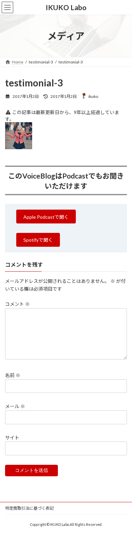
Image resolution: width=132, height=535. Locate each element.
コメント (17, 304)
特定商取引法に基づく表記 (29, 508)
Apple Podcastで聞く (46, 217)
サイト (12, 437)
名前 (12, 375)
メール (15, 406)
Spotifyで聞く (38, 240)
